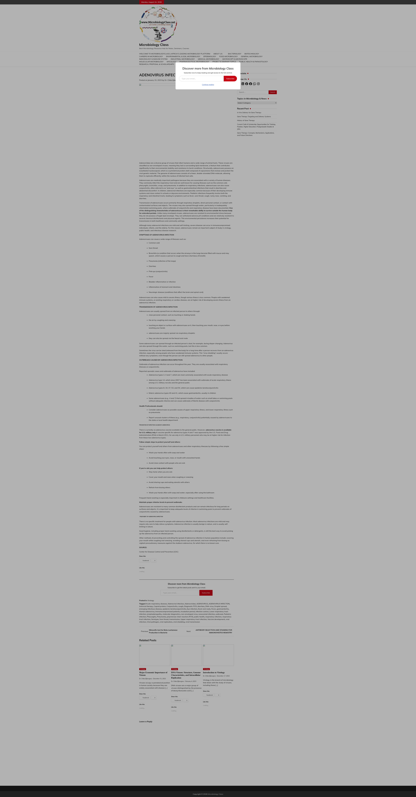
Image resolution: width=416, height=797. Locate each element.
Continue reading (208, 85)
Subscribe (230, 79)
